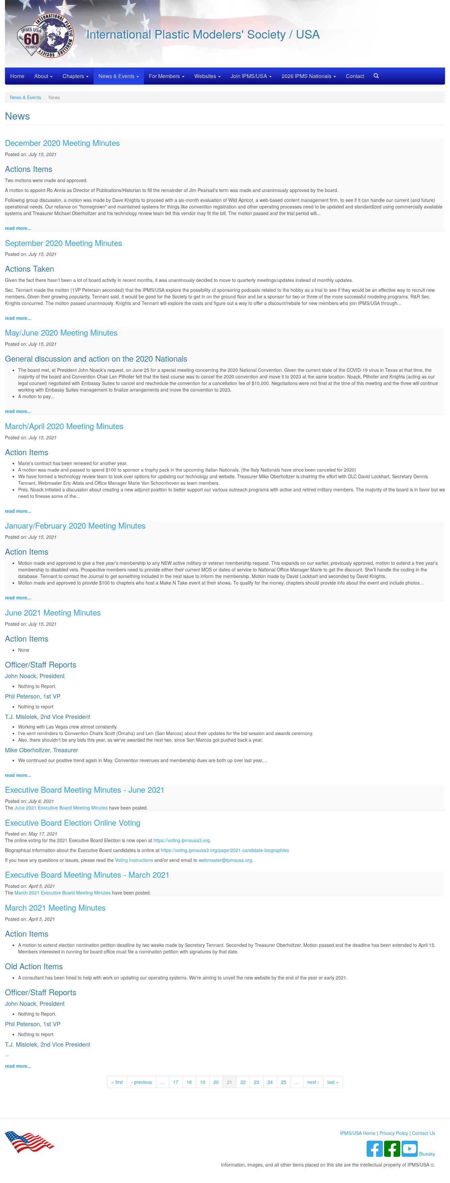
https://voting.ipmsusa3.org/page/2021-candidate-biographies (225, 850)
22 (243, 1082)
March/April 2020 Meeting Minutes (64, 425)
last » (333, 1082)
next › (313, 1082)
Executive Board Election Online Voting (72, 822)
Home (17, 76)
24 (270, 1082)
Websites (205, 76)
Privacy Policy (394, 1133)
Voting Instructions (134, 860)
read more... (18, 228)
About (41, 76)
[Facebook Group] (375, 1153)
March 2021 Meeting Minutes (55, 907)
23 (256, 1082)
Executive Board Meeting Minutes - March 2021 (87, 874)
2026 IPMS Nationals (307, 76)
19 (202, 1082)
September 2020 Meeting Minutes (63, 242)
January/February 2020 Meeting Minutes (75, 525)
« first (117, 1082)
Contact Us (423, 1133)
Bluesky (427, 1153)
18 (189, 1082)
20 (216, 1082)
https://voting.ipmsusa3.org (182, 840)
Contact (355, 76)
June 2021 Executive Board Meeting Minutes (61, 807)
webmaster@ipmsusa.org (225, 860)
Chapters (74, 76)
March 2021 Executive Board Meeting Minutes (62, 892)
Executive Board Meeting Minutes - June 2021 (85, 789)
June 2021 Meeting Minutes (53, 612)
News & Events (117, 76)
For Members (165, 76)
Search (374, 73)
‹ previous (141, 1082)
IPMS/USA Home (358, 1133)
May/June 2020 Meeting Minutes (61, 332)
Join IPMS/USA (249, 76)
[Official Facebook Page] (393, 1153)
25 (283, 1082)
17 (175, 1082)
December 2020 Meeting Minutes (62, 142)
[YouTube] (410, 1153)
